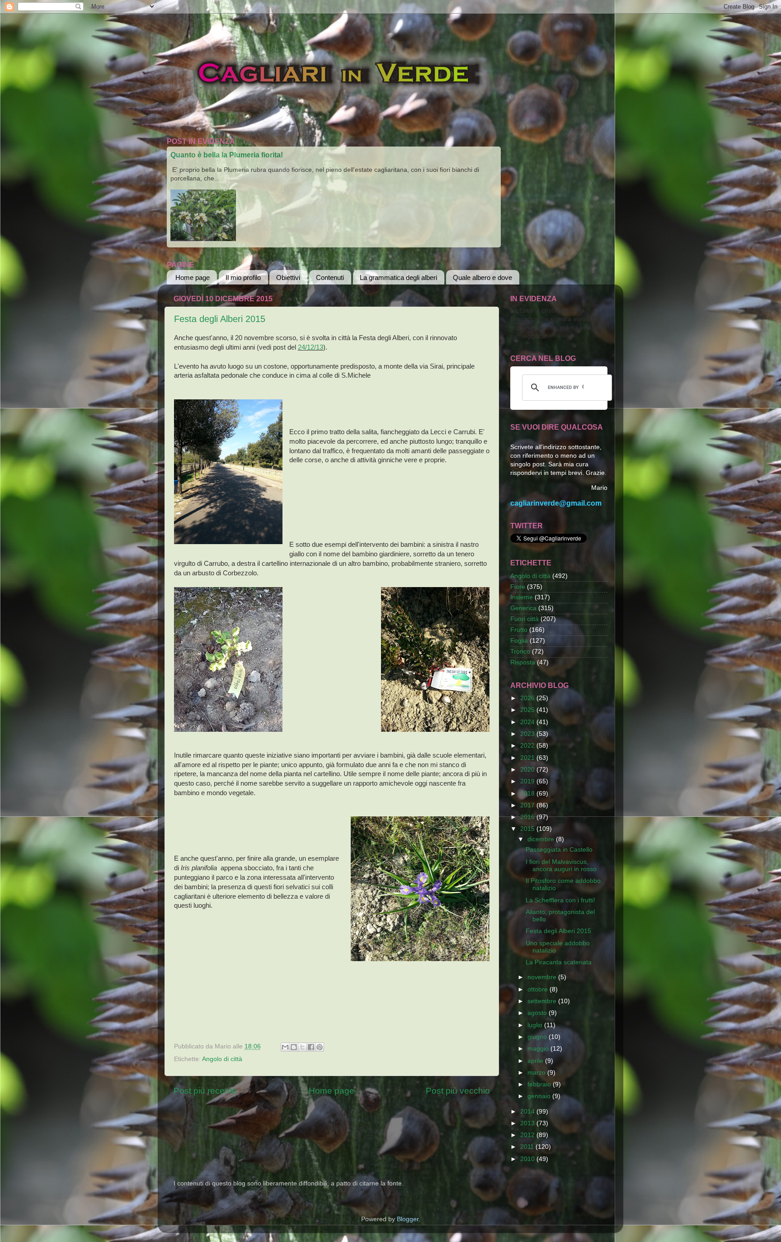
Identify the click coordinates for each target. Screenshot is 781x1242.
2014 (528, 1111)
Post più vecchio (458, 1090)
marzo (537, 1072)
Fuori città (524, 619)
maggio (538, 1048)
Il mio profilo (243, 277)
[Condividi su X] (302, 1047)
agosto (538, 1013)
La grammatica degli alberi (398, 277)
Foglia (519, 640)
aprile (536, 1060)
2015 (528, 828)
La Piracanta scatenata (559, 962)
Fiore (517, 586)
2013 (528, 1123)
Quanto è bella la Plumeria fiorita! (226, 155)
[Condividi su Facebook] (310, 1047)
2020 (528, 769)
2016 (528, 817)
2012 (528, 1135)
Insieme (521, 597)
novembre (542, 977)
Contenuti (330, 277)
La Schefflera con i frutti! (560, 900)
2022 (528, 745)
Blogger (408, 1219)
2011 (528, 1146)
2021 (528, 757)
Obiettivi (288, 277)
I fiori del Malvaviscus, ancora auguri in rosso (561, 865)
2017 (528, 805)
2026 (528, 698)
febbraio (540, 1084)
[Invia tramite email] (285, 1047)
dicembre (541, 839)
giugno (538, 1036)
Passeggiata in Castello (559, 849)
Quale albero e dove (482, 277)
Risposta (522, 662)
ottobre (538, 989)
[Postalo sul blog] (293, 1047)
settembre (542, 1001)
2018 (528, 793)
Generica (523, 608)
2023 (528, 733)
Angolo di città (222, 1059)
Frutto (518, 629)
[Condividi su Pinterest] (319, 1047)
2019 (528, 781)
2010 (528, 1159)
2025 (528, 709)
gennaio (539, 1096)
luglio (535, 1025)
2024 (528, 722)
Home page (192, 277)
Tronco (520, 651)
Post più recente (205, 1090)
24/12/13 (310, 347)
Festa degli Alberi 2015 (219, 319)
